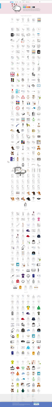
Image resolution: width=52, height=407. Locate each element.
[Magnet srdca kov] (12, 100)
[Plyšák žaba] (34, 117)
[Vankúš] (18, 211)
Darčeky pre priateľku (23, 401)
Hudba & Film (17, 398)
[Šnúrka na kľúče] (18, 38)
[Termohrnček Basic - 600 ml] (34, 196)
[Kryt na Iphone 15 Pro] (18, 179)
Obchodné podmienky (33, 399)
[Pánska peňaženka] (12, 322)
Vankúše (11, 398)
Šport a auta (17, 396)
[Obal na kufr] (23, 162)
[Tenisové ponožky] (23, 311)
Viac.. (11, 400)
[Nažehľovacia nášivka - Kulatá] (34, 55)
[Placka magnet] (23, 38)
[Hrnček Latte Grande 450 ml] (39, 66)
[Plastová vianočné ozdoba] (39, 151)
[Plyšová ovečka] (28, 371)
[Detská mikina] (18, 371)
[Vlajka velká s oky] (34, 228)
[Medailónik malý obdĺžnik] (28, 279)
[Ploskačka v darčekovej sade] (23, 322)
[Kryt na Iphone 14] (28, 179)
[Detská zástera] (18, 388)
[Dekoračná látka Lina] (12, 117)
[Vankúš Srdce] (18, 228)
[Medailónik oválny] (28, 245)
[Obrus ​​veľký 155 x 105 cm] (23, 168)
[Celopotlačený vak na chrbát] (18, 262)
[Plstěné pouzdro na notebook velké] (12, 162)
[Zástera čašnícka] (18, 162)
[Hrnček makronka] (23, 83)
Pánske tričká (12, 396)
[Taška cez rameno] (39, 262)
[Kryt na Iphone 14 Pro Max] (39, 179)
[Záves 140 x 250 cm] (34, 168)
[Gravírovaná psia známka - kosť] (18, 100)
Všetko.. (17, 400)
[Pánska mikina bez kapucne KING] (18, 311)
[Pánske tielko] (12, 311)
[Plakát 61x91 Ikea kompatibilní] (18, 55)
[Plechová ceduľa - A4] (12, 83)
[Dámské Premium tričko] (23, 211)
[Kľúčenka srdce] (34, 66)
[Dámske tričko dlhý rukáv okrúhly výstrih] (18, 279)
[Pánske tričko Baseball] (28, 305)
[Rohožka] (28, 100)
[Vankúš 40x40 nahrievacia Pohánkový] (34, 100)
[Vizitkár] (39, 134)
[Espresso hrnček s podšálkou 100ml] (34, 38)
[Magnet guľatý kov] (39, 55)
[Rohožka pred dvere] (12, 38)
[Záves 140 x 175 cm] (39, 168)
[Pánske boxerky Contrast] (18, 322)
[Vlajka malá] (23, 55)
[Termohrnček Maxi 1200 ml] (28, 55)
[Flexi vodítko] (34, 83)
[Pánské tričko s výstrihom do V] (39, 311)
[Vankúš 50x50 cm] (39, 38)
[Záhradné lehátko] (28, 168)
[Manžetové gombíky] (34, 339)
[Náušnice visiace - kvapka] (12, 279)
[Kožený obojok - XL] (18, 196)
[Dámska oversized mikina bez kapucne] (18, 245)
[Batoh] (34, 322)
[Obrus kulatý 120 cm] (18, 168)
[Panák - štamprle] (34, 151)
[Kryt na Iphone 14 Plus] (34, 179)
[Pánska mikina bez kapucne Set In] (18, 339)
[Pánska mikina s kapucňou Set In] (23, 305)
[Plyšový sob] (12, 151)
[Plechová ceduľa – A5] (18, 83)
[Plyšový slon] (34, 371)
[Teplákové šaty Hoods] (34, 279)
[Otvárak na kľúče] (18, 151)
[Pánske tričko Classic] (12, 294)
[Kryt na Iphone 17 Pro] (12, 134)
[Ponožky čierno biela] (39, 322)
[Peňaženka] (28, 339)
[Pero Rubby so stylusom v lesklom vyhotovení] (28, 117)
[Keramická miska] (23, 151)
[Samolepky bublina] (28, 151)
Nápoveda (33, 397)
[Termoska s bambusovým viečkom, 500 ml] (28, 162)
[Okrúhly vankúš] (39, 245)
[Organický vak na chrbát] (39, 279)
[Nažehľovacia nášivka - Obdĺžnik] (12, 66)
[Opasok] (23, 339)
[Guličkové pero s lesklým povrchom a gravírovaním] (23, 117)
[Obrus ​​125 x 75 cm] (34, 162)
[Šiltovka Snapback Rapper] (28, 228)
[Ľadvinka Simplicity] (12, 262)
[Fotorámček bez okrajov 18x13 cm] (18, 117)
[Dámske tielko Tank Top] (23, 228)
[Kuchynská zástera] (28, 211)
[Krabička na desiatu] (39, 83)
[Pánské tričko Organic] (23, 294)
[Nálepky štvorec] (28, 38)
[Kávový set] (28, 66)
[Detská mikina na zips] (23, 388)
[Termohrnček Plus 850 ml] (23, 100)
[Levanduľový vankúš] (28, 83)
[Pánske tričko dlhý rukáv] (34, 311)
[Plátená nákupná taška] (34, 211)
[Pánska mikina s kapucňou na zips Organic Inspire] (12, 305)
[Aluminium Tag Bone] (39, 117)
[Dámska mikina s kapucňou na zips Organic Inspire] (39, 228)
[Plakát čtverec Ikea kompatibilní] (28, 134)
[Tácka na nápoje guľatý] (34, 134)
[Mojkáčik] (39, 388)
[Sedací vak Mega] (12, 168)
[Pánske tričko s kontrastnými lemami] (28, 322)
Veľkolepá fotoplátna (23, 398)
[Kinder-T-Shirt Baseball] (12, 371)
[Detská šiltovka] (23, 371)
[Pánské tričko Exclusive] (28, 294)
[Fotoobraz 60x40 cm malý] (23, 66)
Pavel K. (16, 12)
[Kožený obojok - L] (12, 196)
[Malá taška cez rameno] (23, 245)
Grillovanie (22, 396)
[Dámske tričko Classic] (12, 211)
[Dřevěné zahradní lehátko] (18, 66)
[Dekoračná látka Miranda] (34, 262)
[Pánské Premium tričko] (18, 294)
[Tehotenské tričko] (28, 262)
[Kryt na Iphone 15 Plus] (23, 179)
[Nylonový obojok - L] (28, 196)
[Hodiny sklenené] (12, 55)
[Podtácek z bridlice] (39, 196)
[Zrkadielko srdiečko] (23, 279)
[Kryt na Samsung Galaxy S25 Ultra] (23, 134)
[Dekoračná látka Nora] (34, 245)
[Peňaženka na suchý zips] (39, 339)
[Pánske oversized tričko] (12, 228)
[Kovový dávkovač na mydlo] (39, 100)
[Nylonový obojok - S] (23, 196)
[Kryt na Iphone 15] (12, 179)
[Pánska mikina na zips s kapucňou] (39, 305)
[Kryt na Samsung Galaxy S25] (18, 134)
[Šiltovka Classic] (39, 211)
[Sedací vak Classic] (39, 162)
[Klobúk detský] (34, 388)
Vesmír (22, 400)
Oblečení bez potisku (28, 396)
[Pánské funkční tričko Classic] (18, 305)
